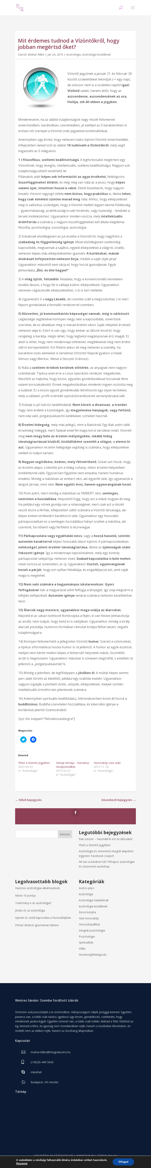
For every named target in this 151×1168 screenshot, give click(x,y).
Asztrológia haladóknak (94, 900)
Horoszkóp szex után (107, 763)
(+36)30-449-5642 (42, 1062)
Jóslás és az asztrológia (30, 910)
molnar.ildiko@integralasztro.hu (51, 1052)
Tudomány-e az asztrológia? (33, 903)
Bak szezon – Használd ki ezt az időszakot (106, 839)
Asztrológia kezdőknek (96, 54)
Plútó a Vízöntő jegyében (34, 763)
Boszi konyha (87, 912)
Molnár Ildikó (36, 54)
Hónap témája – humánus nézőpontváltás (72, 765)
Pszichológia (87, 936)
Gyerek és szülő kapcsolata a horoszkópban (43, 918)
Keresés (65, 834)
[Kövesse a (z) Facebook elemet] (75, 812)
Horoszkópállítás (89, 924)
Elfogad (123, 1162)
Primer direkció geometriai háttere (37, 925)
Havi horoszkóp (89, 918)
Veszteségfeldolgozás (93, 954)
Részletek (22, 1163)
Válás (82, 948)
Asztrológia (73, 54)
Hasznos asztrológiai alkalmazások (37, 888)
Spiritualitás (86, 942)
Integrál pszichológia (92, 930)
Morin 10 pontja (25, 895)
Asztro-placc (87, 888)
